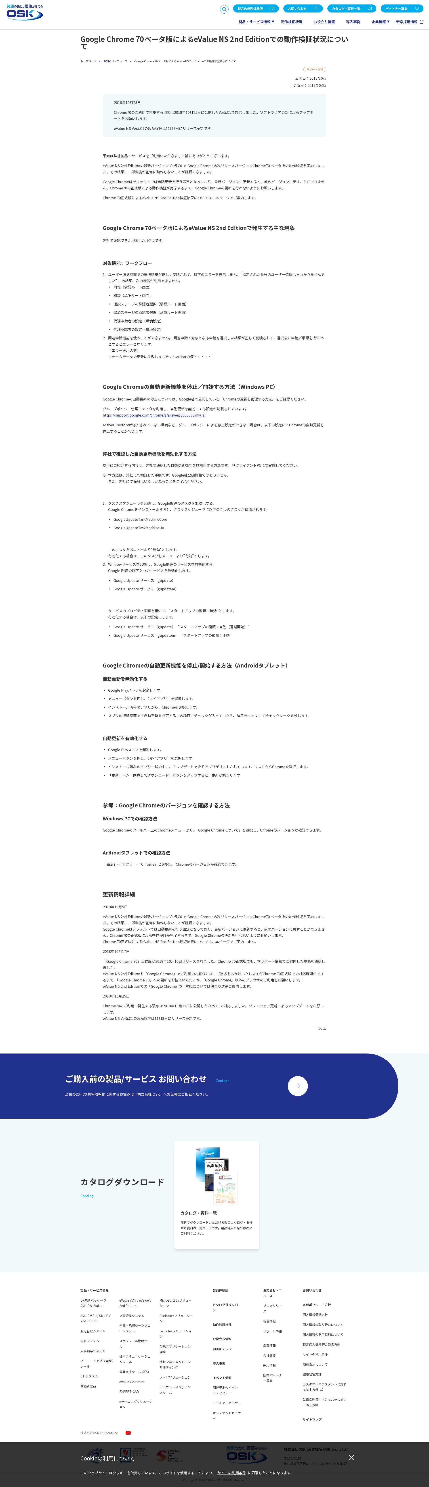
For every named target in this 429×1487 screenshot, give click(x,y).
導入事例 (353, 21)
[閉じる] (351, 1457)
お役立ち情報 (324, 21)
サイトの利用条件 (231, 1472)
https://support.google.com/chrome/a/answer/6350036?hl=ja (153, 415)
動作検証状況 (291, 21)
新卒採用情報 (407, 21)
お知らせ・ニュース (115, 61)
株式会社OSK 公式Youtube (99, 1433)
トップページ (88, 61)
